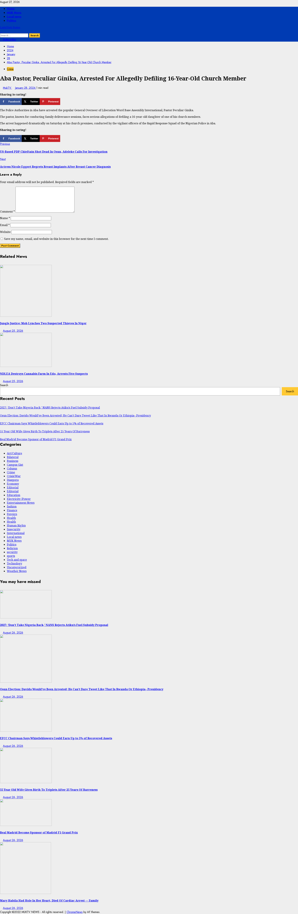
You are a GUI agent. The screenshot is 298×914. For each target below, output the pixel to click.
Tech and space (17, 560)
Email (5, 225)
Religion (12, 548)
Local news (14, 17)
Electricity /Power (19, 499)
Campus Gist (15, 465)
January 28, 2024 (25, 88)
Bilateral (12, 457)
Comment (7, 211)
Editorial (12, 487)
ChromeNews (75, 912)
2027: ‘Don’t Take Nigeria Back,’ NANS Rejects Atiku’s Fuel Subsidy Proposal (50, 407)
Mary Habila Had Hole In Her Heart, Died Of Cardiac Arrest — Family (49, 900)
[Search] (1, 31)
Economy (13, 484)
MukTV (7, 88)
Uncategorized (16, 567)
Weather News (17, 571)
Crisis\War (14, 476)
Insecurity (13, 529)
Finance (12, 510)
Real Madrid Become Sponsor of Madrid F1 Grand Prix (36, 439)
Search (4, 385)
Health (11, 518)
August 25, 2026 (13, 331)
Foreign (12, 514)
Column (12, 468)
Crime (10, 69)
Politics (11, 21)
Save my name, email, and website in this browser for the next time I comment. (56, 239)
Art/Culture (14, 453)
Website (5, 232)
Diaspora (13, 480)
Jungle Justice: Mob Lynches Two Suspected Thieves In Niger (43, 323)
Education (13, 495)
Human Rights (16, 525)
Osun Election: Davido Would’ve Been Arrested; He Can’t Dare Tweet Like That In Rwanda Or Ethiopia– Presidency (75, 415)
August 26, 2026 (13, 633)
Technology (14, 563)
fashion (12, 506)
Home (11, 9)
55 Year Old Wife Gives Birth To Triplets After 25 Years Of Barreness (45, 431)
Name (5, 218)
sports (11, 556)
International (15, 533)
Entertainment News (20, 503)
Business (12, 461)
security (12, 552)
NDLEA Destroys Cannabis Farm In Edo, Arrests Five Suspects (44, 374)
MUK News (14, 13)
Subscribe (9, 40)
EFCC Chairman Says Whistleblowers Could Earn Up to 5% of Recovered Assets (51, 423)
